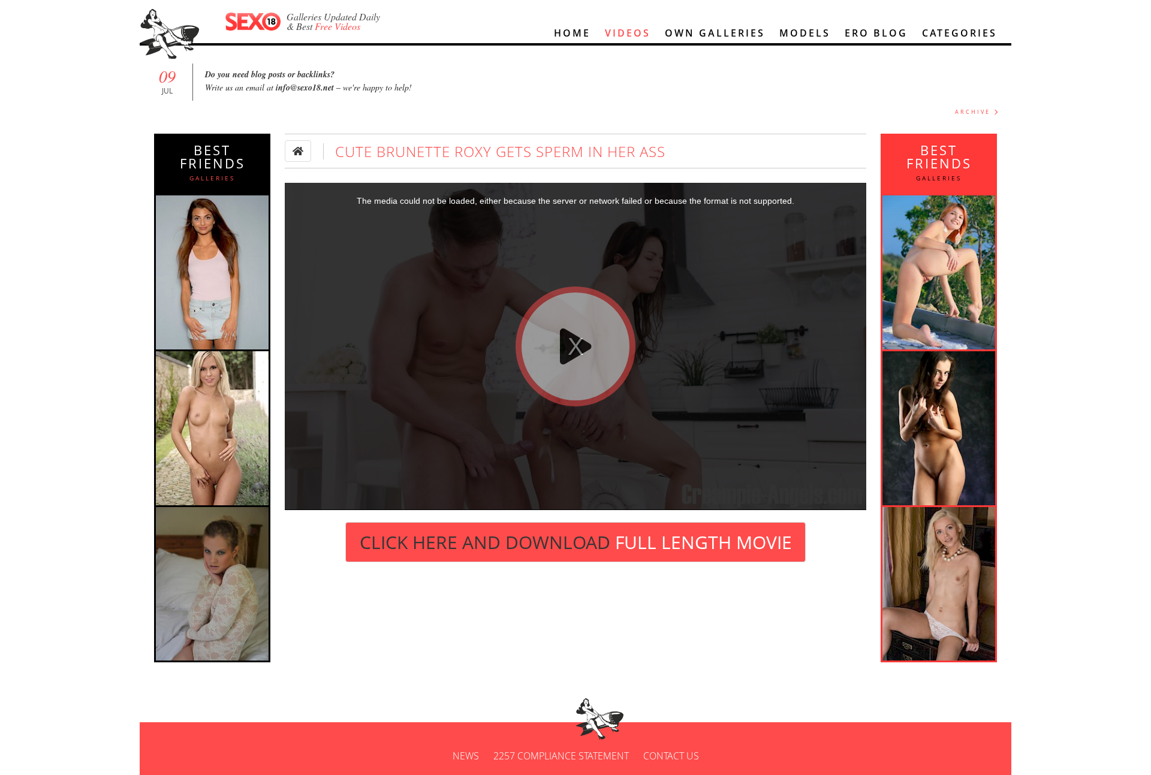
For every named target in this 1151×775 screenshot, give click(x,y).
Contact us (671, 755)
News (466, 755)
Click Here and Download (576, 542)
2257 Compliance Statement (561, 755)
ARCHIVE (972, 112)
